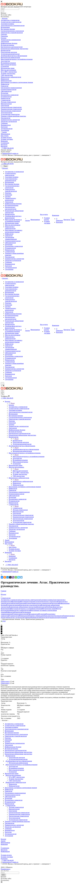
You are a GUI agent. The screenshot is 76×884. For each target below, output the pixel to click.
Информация (5, 851)
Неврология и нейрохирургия (23, 481)
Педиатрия (42, 614)
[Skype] (18, 577)
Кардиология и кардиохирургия (30, 605)
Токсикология (58, 616)
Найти (3, 875)
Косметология (17, 440)
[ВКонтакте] (2, 577)
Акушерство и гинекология (10, 600)
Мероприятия (5, 842)
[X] (10, 577)
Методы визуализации (20, 471)
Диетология (55, 603)
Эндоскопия (63, 617)
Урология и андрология (16, 617)
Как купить (12, 547)
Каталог (11, 405)
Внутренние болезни (28, 601)
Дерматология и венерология (41, 603)
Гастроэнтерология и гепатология (46, 601)
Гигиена (28, 603)
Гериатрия (22, 603)
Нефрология (10, 612)
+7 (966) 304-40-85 (7, 148)
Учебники (27, 617)
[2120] (3, 621)
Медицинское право (49, 608)
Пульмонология (14, 616)
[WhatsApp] (16, 577)
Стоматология (17, 508)
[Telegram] (21, 577)
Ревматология (24, 616)
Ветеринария (16, 601)
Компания (12, 556)
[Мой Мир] (7, 577)
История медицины (12, 605)
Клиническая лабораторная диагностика (23, 607)
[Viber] (13, 577)
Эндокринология (53, 617)
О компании (5, 848)
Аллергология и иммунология (29, 600)
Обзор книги (5, 681)
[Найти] (2, 11)
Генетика (15, 603)
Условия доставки (7, 857)
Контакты (4, 850)
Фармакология (35, 617)
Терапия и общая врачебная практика (41, 616)
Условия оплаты (6, 855)
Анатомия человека (46, 600)
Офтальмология (33, 614)
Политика (4, 858)
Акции (3, 841)
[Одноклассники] (5, 577)
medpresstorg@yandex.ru (10, 153)
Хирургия (43, 617)
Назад (13, 403)
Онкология (18, 612)
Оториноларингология (20, 614)
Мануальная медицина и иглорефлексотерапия (28, 456)
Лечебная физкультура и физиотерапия (26, 449)
